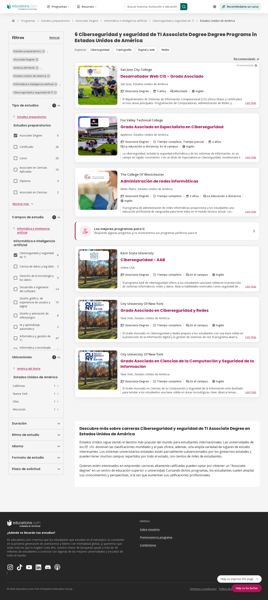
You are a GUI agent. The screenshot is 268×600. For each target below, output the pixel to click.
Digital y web (146, 50)
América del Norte (28, 368)
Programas (59, 6)
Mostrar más (20, 204)
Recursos (88, 6)
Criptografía (123, 50)
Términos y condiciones (203, 589)
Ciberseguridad (99, 50)
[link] (217, 21)
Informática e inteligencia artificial (33, 230)
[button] (29, 51)
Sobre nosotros (150, 529)
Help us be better (247, 588)
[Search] (183, 6)
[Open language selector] (214, 6)
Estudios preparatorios (31, 117)
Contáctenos (148, 545)
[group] (174, 50)
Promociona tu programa (156, 537)
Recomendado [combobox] (244, 59)
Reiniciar (54, 37)
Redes (165, 50)
